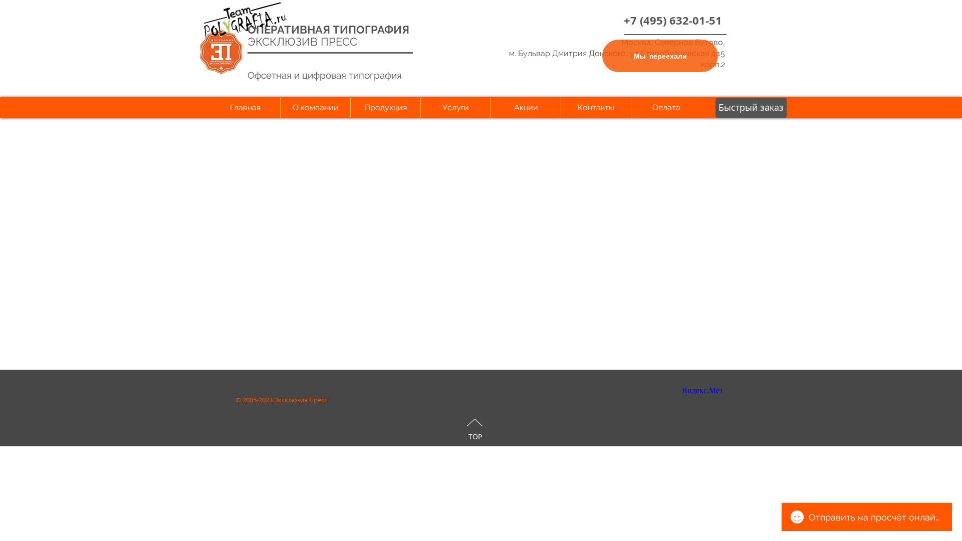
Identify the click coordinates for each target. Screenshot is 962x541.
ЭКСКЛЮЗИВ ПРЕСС (302, 41)
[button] (751, 108)
